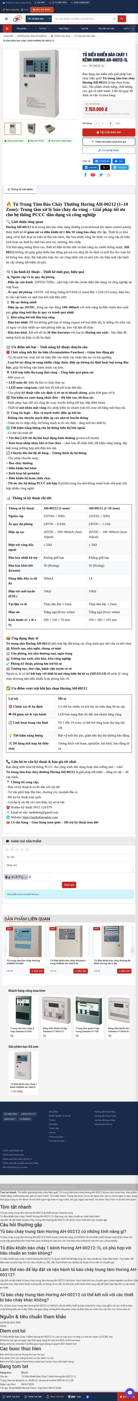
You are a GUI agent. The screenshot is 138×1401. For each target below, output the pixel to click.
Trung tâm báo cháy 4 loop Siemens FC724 (22, 1030)
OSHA (3, 1326)
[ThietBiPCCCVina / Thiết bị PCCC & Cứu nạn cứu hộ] (18, 18)
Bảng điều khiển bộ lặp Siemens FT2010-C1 (55, 1030)
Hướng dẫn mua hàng (105, 1111)
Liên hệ (52, 1132)
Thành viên (54, 1128)
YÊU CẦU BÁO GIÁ (110, 132)
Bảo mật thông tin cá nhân (15, 1167)
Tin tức (52, 1120)
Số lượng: (87, 123)
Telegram (122, 167)
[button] (132, 950)
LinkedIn (93, 167)
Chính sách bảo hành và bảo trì (17, 1159)
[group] (40, 83)
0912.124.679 (12, 9)
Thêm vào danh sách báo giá (110, 141)
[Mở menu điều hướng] (6, 18)
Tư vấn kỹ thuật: (110, 150)
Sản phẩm (53, 1111)
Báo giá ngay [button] (43, 9)
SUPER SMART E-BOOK (60, 1116)
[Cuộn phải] (133, 29)
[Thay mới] (30, 877)
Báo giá (38, 971)
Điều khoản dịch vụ (103, 1124)
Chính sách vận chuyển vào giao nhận (20, 1163)
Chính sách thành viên (13, 1150)
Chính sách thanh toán (13, 1155)
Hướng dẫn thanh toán (105, 1116)
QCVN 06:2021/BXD (10, 1322)
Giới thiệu (53, 1124)
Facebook (104, 161)
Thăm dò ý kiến (56, 1137)
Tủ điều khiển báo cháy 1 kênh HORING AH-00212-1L (23, 1086)
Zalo (26, 9)
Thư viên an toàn (57, 1141)
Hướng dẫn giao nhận (105, 1120)
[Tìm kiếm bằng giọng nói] (114, 19)
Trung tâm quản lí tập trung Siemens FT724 (87, 1030)
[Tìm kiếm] (122, 18)
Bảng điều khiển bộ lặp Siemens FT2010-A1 (120, 1030)
